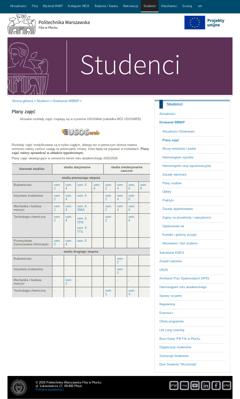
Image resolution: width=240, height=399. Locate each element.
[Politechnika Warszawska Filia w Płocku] (49, 33)
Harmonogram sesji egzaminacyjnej (186, 166)
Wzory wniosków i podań (179, 148)
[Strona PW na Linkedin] (205, 385)
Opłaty (166, 191)
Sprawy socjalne (170, 295)
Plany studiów (171, 183)
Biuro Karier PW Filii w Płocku (179, 338)
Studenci (175, 104)
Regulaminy (167, 304)
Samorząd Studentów (173, 356)
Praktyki (168, 200)
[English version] (200, 6)
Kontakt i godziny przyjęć (179, 234)
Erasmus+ (166, 313)
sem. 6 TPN (81, 220)
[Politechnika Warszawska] (174, 385)
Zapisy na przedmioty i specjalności (186, 217)
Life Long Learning (171, 330)
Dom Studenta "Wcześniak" (178, 364)
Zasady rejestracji (174, 174)
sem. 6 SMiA (81, 207)
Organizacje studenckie (175, 347)
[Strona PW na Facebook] (216, 385)
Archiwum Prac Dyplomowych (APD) (184, 278)
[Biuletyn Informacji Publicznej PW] (184, 385)
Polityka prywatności (50, 389)
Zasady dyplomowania (177, 209)
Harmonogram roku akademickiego (182, 287)
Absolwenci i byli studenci (180, 243)
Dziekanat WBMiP (172, 122)
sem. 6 (81, 185)
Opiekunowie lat (173, 226)
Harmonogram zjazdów (177, 157)
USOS (163, 270)
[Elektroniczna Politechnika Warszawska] (226, 385)
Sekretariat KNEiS (171, 252)
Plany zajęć (170, 140)
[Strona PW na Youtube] (195, 385)
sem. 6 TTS (81, 230)
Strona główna (22, 101)
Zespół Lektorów (170, 261)
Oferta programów (171, 321)
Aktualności (167, 114)
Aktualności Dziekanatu (178, 131)
